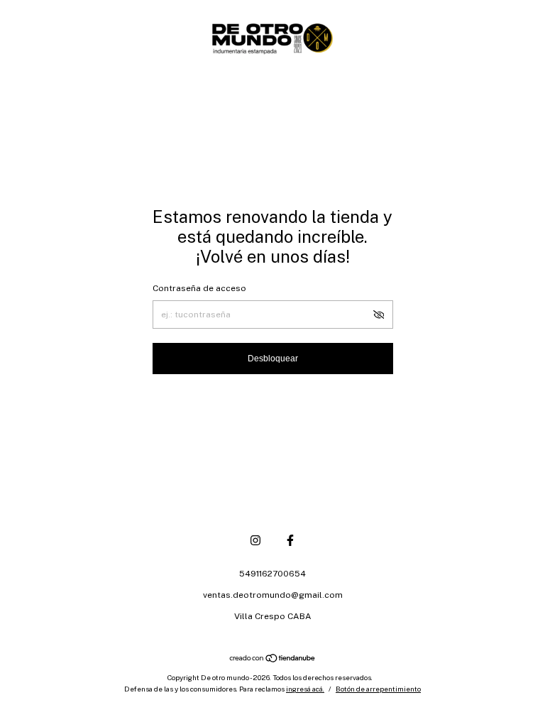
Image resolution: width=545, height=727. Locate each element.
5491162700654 (272, 574)
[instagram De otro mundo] (255, 540)
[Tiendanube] (273, 659)
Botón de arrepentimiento (378, 688)
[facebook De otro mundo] (290, 540)
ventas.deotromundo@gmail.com (273, 595)
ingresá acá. (305, 688)
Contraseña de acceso (199, 288)
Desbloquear (273, 359)
